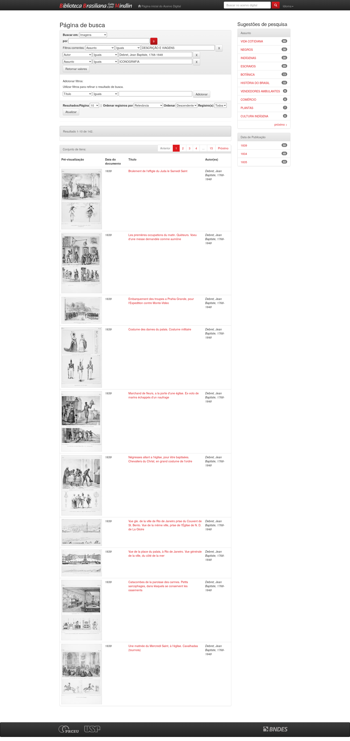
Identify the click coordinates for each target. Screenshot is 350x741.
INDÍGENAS (248, 58)
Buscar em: (70, 35)
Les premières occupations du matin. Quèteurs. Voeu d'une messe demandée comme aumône (162, 237)
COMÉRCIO (248, 99)
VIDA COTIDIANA (252, 41)
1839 (244, 145)
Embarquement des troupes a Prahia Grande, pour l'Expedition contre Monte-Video (161, 301)
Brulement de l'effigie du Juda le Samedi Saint (157, 171)
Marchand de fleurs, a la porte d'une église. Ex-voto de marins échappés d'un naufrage (163, 395)
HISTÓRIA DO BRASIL (255, 83)
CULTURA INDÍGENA (254, 116)
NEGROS (247, 49)
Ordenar (169, 105)
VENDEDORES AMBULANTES (260, 91)
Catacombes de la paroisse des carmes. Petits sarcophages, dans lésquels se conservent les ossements (158, 586)
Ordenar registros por (118, 105)
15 (211, 148)
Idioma (287, 6)
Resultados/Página (76, 105)
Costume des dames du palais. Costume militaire (159, 329)
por (65, 41)
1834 (244, 154)
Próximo (223, 148)
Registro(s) (205, 105)
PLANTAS (247, 108)
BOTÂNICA (248, 74)
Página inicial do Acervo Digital (161, 6)
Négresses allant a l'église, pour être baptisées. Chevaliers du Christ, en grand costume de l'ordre (160, 459)
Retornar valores (76, 69)
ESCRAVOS (248, 66)
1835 (244, 162)
